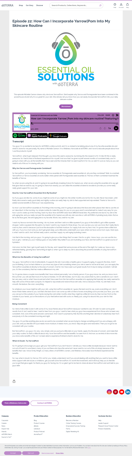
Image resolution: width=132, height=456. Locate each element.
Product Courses (39, 423)
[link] (115, 5)
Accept (13, 453)
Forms (68, 429)
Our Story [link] (29, 5)
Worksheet (66, 106)
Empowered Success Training (75, 426)
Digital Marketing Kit (72, 431)
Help (99, 420)
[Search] (100, 5)
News (3, 426)
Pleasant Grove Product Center (108, 426)
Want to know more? (48, 453)
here (89, 447)
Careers (4, 423)
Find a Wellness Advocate (15, 403)
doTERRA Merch (7, 434)
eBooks (36, 426)
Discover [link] (39, 5)
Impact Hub (5, 429)
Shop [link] (21, 5)
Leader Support (103, 423)
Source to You (6, 437)
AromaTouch (38, 434)
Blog (35, 420)
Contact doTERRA (44, 403)
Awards (4, 431)
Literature (37, 429)
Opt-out (31, 453)
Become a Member (72, 420)
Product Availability (104, 429)
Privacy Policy (60, 453)
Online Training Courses (73, 423)
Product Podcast (39, 431)
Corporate (5, 420)
